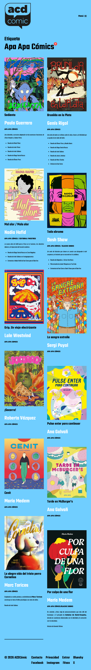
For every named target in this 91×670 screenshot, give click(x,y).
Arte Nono (70, 260)
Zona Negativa (31, 252)
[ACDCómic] (17, 16)
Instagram (53, 662)
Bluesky (78, 657)
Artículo (52, 164)
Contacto (36, 657)
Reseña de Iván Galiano (11, 605)
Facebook (37, 662)
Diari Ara (35, 260)
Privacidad (52, 657)
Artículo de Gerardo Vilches (55, 626)
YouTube (73, 264)
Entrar (66, 657)
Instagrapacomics (28, 256)
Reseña (10, 143)
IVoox (66, 662)
